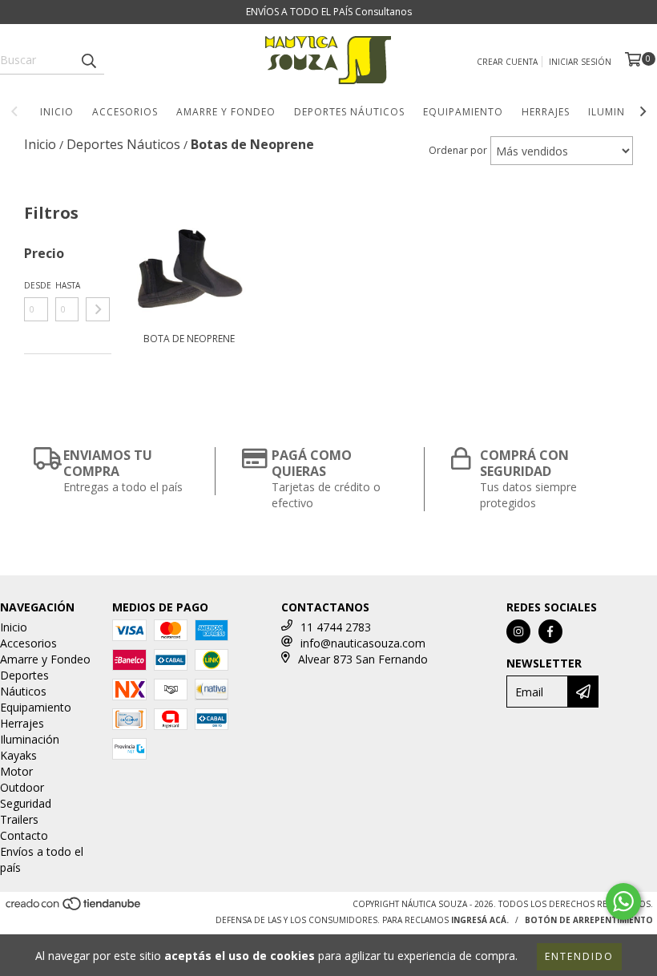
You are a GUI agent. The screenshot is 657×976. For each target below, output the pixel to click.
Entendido (579, 956)
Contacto (24, 835)
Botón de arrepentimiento (589, 920)
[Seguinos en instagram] (518, 631)
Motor (16, 771)
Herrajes (546, 112)
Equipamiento (463, 112)
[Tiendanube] (74, 908)
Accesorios (125, 112)
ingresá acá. (480, 920)
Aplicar (98, 309)
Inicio (57, 112)
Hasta (67, 285)
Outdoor (22, 787)
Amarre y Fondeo (226, 112)
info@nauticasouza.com (362, 643)
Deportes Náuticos (349, 112)
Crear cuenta (507, 61)
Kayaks (18, 755)
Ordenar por (458, 150)
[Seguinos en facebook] (550, 631)
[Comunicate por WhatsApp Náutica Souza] (623, 901)
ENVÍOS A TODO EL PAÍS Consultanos (329, 11)
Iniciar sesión (580, 61)
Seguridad (25, 803)
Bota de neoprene (189, 338)
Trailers (19, 819)
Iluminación (29, 739)
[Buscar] (88, 60)
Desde (36, 285)
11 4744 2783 (335, 627)
